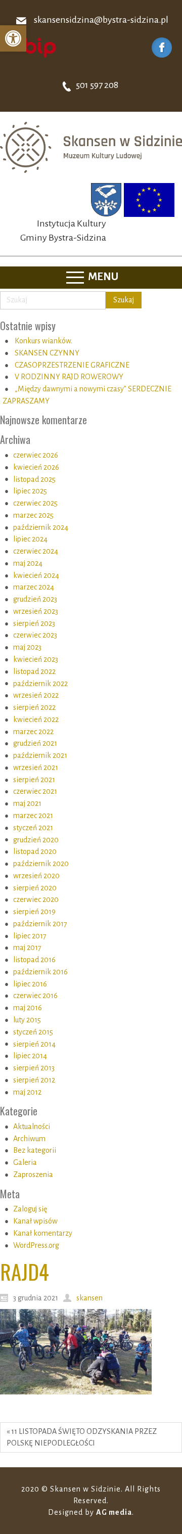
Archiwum (29, 1139)
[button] (13, 38)
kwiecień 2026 (36, 467)
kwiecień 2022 (36, 719)
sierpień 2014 (34, 1044)
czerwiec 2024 (35, 551)
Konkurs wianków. (43, 341)
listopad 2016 (34, 960)
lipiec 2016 (30, 984)
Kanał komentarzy (42, 1233)
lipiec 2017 (30, 936)
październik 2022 (40, 684)
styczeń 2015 (33, 1032)
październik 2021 (40, 755)
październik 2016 (40, 972)
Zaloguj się (30, 1209)
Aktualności (31, 1126)
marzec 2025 (33, 515)
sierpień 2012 (34, 1080)
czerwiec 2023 (35, 635)
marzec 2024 (33, 587)
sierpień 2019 (34, 912)
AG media (114, 1512)
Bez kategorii (34, 1150)
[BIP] (33, 47)
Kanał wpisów (35, 1221)
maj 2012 (27, 1092)
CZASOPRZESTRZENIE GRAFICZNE (72, 365)
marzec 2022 (33, 732)
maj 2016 (27, 1008)
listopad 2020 (35, 851)
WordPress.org (36, 1245)
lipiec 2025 (30, 491)
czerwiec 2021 (35, 791)
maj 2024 (27, 563)
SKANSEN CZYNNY (47, 353)
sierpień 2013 (34, 1068)
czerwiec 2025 (35, 503)
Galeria (25, 1162)
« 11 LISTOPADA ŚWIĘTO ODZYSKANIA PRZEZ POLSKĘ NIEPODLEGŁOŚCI (82, 1437)
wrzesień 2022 (36, 695)
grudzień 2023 (35, 599)
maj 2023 (27, 647)
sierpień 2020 (35, 888)
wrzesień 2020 (36, 876)
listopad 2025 (34, 479)
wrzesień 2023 (35, 611)
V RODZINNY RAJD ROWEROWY (69, 377)
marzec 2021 (33, 815)
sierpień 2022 (34, 707)
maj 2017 (27, 947)
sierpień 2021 (34, 780)
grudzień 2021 (35, 743)
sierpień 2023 (34, 623)
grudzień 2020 (36, 840)
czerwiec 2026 (35, 455)
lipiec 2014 (30, 1056)
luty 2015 (27, 1020)
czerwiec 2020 (36, 899)
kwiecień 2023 (35, 659)
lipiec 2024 (30, 539)
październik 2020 (41, 864)
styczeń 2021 (33, 828)
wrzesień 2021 (35, 767)
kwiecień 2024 (36, 575)
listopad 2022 (34, 671)
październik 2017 (40, 924)
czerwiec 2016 (35, 995)
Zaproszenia (33, 1174)
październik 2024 (40, 527)
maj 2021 (27, 803)
